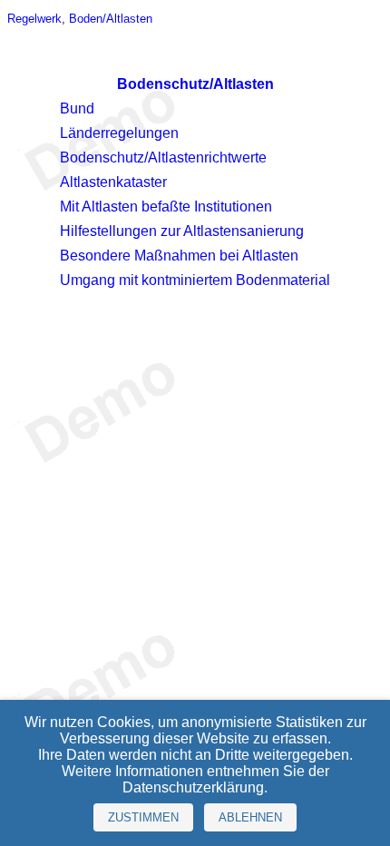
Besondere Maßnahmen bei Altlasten (179, 255)
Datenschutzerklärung (193, 787)
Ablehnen (250, 817)
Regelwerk (34, 18)
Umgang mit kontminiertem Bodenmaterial (195, 280)
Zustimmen (143, 817)
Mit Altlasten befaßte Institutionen (166, 206)
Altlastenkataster (113, 182)
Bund (77, 108)
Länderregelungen (119, 133)
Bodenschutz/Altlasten (195, 84)
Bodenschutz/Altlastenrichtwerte (163, 157)
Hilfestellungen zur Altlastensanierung (182, 231)
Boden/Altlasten (110, 18)
